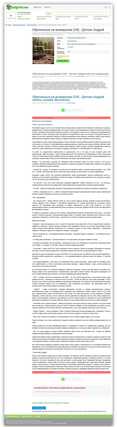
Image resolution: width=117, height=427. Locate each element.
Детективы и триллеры (101, 16)
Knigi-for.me (19, 7)
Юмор (57, 19)
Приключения (41, 19)
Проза (77, 19)
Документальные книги (63, 16)
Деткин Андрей (71, 41)
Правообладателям (12, 416)
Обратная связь (27, 416)
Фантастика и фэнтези (44, 16)
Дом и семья (98, 19)
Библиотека (37, 7)
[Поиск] (109, 13)
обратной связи (61, 423)
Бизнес (20, 16)
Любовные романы (24, 19)
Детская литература (81, 16)
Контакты (47, 7)
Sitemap (38, 416)
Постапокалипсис (32, 25)
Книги (9, 25)
